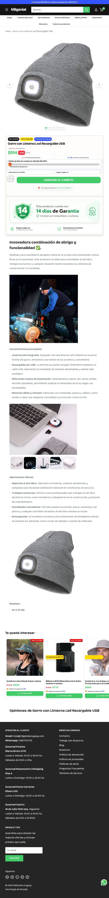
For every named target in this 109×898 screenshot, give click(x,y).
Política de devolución (71, 754)
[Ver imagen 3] (50, 127)
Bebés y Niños (81, 18)
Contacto (64, 736)
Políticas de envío (69, 763)
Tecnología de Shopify (16, 889)
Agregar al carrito (59, 180)
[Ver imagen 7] (58, 127)
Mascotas (43, 24)
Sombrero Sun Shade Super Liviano (24, 681)
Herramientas (44, 18)
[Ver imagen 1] (46, 127)
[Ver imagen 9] (61, 127)
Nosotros (64, 749)
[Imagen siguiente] (99, 84)
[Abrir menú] (6, 10)
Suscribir (14, 858)
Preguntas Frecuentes (71, 768)
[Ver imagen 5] (54, 127)
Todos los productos (61, 24)
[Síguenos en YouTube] (17, 877)
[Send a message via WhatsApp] (104, 882)
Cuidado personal (25, 18)
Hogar (9, 18)
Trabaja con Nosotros (71, 740)
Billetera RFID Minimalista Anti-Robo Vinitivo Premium (63, 682)
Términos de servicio (70, 773)
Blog (61, 745)
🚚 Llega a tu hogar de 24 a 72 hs (54, 2)
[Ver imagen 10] (63, 127)
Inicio (8, 31)
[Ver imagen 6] (56, 127)
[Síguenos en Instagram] (12, 877)
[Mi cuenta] (96, 9)
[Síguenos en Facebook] (7, 877)
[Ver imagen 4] (52, 127)
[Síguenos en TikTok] (22, 877)
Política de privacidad (71, 759)
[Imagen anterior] (9, 84)
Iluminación (97, 18)
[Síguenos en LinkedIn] (27, 877)
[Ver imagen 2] (48, 127)
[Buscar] (86, 10)
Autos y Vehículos (62, 18)
